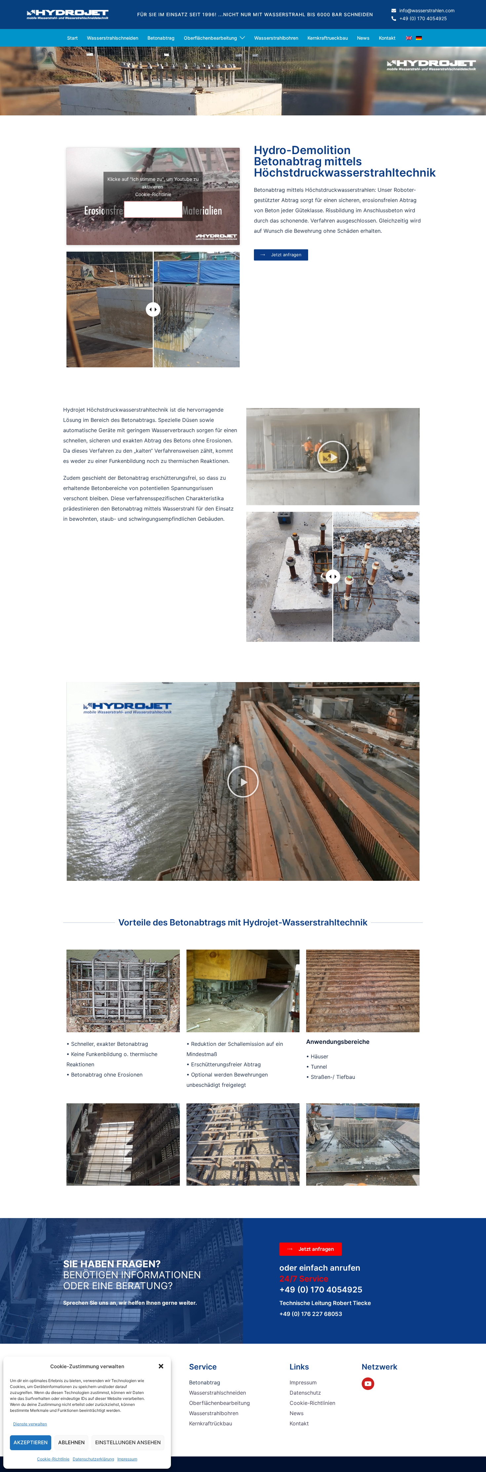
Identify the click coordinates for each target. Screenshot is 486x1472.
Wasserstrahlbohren (276, 38)
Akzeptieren (31, 1442)
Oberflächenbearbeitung (210, 38)
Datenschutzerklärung (93, 1458)
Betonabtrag (161, 38)
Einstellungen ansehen (128, 1442)
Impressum (127, 1458)
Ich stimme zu (153, 209)
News (363, 38)
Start (72, 38)
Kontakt (387, 38)
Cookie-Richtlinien (312, 1403)
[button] (161, 1366)
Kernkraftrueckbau (327, 38)
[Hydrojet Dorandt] (67, 14)
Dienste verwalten (30, 1423)
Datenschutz (305, 1392)
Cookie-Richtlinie (53, 1458)
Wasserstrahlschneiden (112, 38)
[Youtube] (368, 1383)
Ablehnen (71, 1442)
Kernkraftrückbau (210, 1423)
